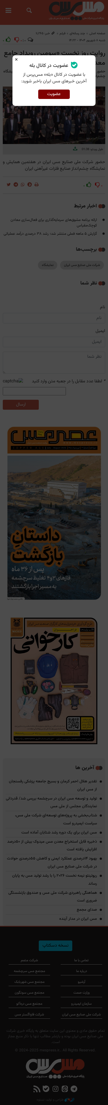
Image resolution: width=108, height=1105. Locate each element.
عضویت (54, 94)
